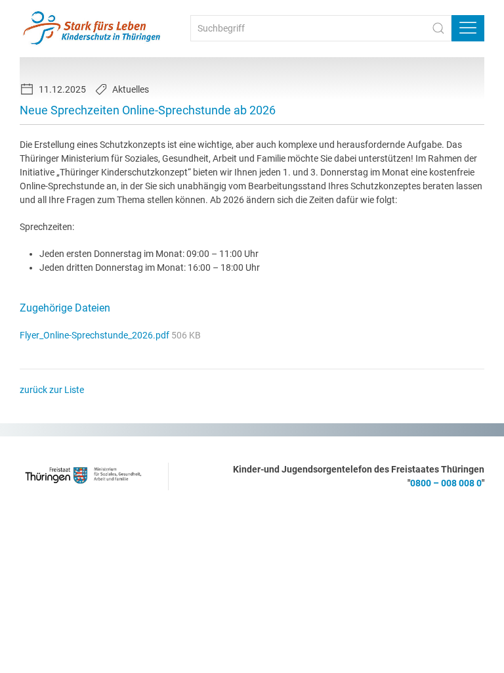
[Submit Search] (438, 28)
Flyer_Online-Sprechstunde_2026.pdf (95, 335)
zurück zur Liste (52, 389)
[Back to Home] (92, 28)
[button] (468, 28)
